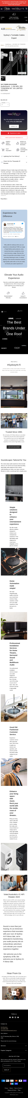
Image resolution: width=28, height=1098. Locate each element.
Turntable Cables (18, 35)
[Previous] (4, 393)
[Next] (24, 393)
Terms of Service (18, 1088)
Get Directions (4, 1027)
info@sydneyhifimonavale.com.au (9, 1030)
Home (2, 45)
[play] (14, 993)
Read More (4, 198)
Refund (11, 1088)
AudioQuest (6, 93)
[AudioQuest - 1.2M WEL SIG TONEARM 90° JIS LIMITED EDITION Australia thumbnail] (3, 78)
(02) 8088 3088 (17, 121)
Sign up (6, 1070)
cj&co (17, 1094)
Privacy (6, 1088)
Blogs (19, 1090)
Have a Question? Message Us (14, 137)
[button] (14, 133)
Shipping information (12, 1090)
